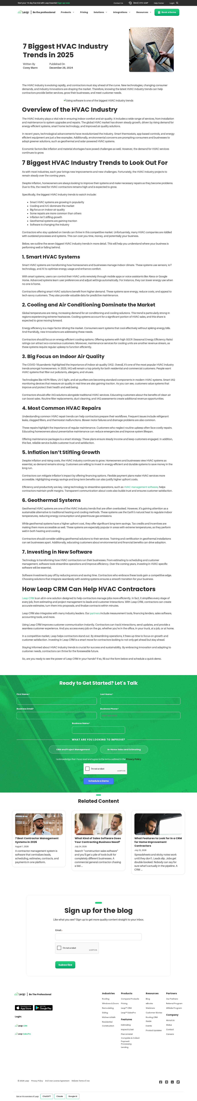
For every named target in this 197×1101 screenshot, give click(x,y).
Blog (148, 999)
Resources (142, 12)
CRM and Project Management (73, 749)
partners (95, 613)
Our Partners (172, 999)
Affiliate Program (174, 1008)
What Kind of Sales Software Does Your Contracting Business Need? (98, 840)
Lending (124, 1047)
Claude (59, 1096)
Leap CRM (28, 598)
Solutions (99, 12)
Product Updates (154, 1030)
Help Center (159, 3)
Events (149, 1025)
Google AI (73, 1096)
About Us (170, 1020)
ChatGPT (47, 1096)
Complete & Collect (130, 1038)
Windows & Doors (110, 1003)
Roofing (105, 999)
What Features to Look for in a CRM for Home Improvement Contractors (158, 842)
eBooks (149, 1003)
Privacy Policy (133, 759)
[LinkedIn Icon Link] (171, 1082)
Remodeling (108, 1008)
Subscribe (65, 965)
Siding (105, 1012)
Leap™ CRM (126, 1008)
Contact (170, 1029)
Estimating (126, 1025)
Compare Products (130, 999)
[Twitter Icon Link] (177, 1082)
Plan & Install (127, 1034)
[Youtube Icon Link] (166, 1082)
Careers (170, 1034)
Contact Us (118, 3)
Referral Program (174, 1003)
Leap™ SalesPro (128, 1012)
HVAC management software (141, 487)
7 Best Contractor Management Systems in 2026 (37, 840)
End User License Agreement (57, 1081)
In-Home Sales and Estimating (124, 749)
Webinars (150, 1008)
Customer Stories (154, 1012)
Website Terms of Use (81, 1081)
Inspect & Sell (127, 1029)
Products (66, 12)
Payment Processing (126, 1042)
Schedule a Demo (98, 780)
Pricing (84, 12)
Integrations (120, 12)
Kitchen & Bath (109, 1017)
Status (169, 1025)
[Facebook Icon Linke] (160, 1082)
